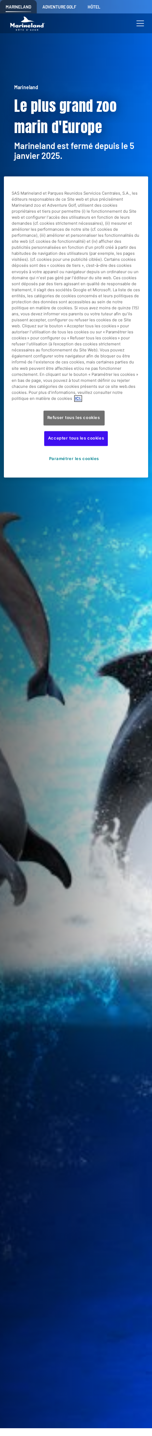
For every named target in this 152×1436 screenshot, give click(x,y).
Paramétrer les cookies (74, 458)
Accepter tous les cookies (76, 438)
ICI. (78, 398)
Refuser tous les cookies (74, 417)
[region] (76, 326)
